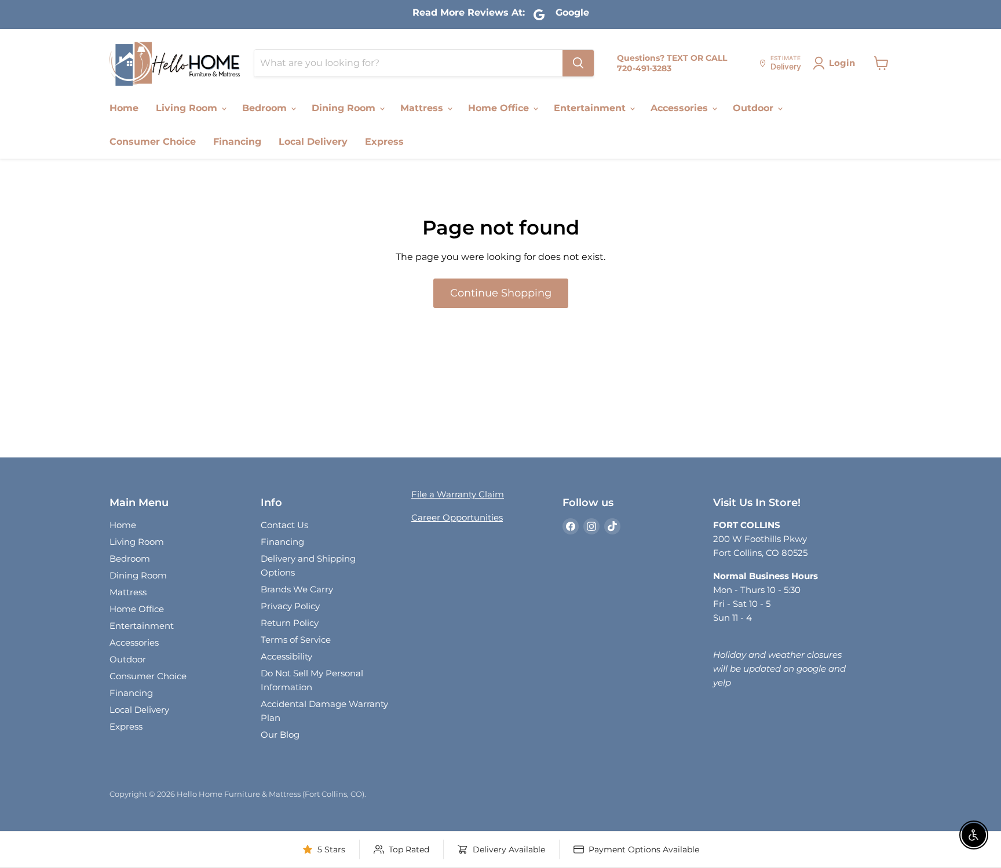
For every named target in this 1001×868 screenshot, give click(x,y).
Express (384, 141)
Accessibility (286, 656)
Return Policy (290, 622)
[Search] (578, 63)
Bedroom (266, 107)
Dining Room (345, 107)
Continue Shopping (500, 293)
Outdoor (754, 107)
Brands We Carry (297, 589)
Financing (237, 141)
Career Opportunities (457, 517)
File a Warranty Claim (457, 494)
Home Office (500, 107)
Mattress (423, 107)
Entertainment (591, 107)
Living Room (188, 107)
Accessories (681, 107)
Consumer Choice (152, 141)
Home (123, 107)
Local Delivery (313, 141)
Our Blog (280, 734)
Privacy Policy (290, 605)
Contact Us (284, 524)
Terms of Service (296, 639)
